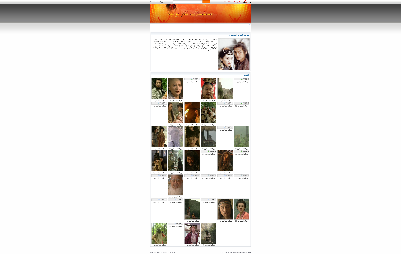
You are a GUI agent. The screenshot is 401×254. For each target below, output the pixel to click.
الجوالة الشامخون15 (192, 149)
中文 (175, 252)
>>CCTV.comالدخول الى (157, 2)
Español (157, 252)
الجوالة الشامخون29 (225, 178)
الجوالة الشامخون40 (209, 245)
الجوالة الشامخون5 (226, 100)
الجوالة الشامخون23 (225, 173)
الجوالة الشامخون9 (193, 124)
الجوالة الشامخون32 (176, 202)
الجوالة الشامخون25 (159, 178)
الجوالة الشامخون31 (159, 202)
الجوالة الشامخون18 (242, 149)
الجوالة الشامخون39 (192, 245)
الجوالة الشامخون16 (209, 149)
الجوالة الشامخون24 (242, 154)
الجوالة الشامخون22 (209, 154)
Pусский (171, 252)
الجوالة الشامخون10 (209, 124)
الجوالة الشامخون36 (242, 221)
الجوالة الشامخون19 (159, 173)
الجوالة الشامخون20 (176, 173)
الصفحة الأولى (231, 2)
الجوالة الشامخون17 (225, 130)
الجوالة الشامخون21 (192, 173)
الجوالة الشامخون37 (159, 245)
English (152, 252)
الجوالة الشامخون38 (176, 226)
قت (221, 2)
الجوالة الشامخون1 (160, 100)
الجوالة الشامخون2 (176, 100)
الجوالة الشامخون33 (192, 221)
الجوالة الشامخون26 (176, 197)
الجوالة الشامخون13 (159, 149)
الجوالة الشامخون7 (160, 106)
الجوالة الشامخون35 (225, 221)
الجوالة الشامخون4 (209, 100)
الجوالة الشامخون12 (242, 106)
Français (162, 252)
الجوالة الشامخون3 (193, 82)
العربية (166, 252)
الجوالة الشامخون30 (242, 178)
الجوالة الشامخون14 (176, 149)
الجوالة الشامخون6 (242, 82)
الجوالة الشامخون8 (176, 124)
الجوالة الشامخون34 (209, 202)
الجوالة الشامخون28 (209, 178)
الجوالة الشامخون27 (192, 178)
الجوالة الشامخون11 (225, 106)
